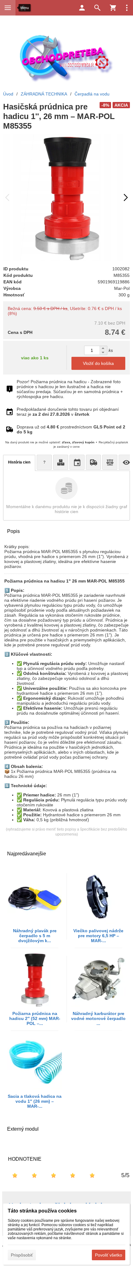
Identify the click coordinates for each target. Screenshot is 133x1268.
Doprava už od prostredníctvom (71, 429)
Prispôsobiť (22, 1254)
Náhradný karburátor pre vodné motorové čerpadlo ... (98, 1018)
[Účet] (82, 8)
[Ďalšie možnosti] (127, 8)
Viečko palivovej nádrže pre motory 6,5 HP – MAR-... (98, 935)
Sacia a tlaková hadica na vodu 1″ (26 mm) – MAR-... (35, 1101)
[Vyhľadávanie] (97, 8)
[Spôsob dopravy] (93, 462)
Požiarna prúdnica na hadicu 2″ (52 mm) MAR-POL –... (34, 1018)
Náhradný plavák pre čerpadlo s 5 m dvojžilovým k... (35, 935)
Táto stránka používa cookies (42, 1210)
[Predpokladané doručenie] (77, 462)
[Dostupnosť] (60, 462)
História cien (19, 462)
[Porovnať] (109, 462)
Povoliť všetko (108, 1254)
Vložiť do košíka (98, 363)
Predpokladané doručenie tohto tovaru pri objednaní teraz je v (68, 412)
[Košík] (113, 8)
